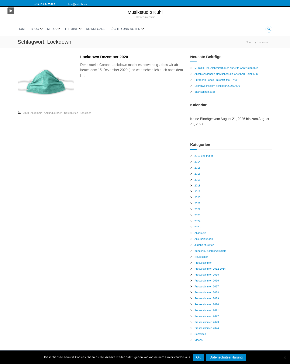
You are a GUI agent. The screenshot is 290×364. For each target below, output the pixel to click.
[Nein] (285, 357)
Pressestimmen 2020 (206, 304)
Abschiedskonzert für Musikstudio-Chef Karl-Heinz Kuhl (226, 74)
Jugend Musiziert (204, 245)
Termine (71, 29)
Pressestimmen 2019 (206, 298)
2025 (197, 227)
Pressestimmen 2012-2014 (210, 268)
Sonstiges (85, 113)
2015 (197, 167)
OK (198, 357)
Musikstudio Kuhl (145, 12)
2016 (197, 173)
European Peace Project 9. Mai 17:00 (216, 79)
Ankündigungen (53, 113)
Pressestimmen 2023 (206, 322)
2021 (197, 203)
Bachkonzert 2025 (204, 91)
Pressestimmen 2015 (206, 274)
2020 (26, 113)
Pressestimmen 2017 (206, 286)
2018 (197, 185)
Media (51, 29)
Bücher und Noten (125, 29)
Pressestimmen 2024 (206, 328)
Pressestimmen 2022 (206, 316)
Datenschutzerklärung (226, 357)
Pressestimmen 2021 (206, 310)
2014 (197, 161)
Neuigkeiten (71, 113)
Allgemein (36, 113)
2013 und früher (203, 155)
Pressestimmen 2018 (206, 292)
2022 (197, 209)
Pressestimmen (203, 262)
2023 (197, 215)
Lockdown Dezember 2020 (104, 57)
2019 (197, 191)
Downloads (95, 29)
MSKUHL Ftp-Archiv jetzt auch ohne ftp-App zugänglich (226, 68)
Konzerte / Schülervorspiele (210, 250)
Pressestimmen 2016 (206, 280)
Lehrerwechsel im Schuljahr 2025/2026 (217, 85)
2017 (197, 179)
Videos (198, 340)
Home (22, 29)
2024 (197, 221)
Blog (35, 29)
